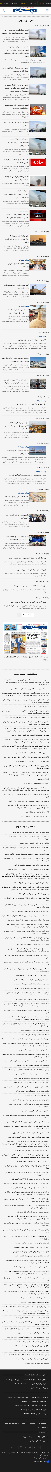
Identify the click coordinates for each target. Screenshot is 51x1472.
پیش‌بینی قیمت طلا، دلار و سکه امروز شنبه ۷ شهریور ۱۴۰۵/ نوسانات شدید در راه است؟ (26, 859)
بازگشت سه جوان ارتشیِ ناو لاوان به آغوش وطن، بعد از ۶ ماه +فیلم (26, 757)
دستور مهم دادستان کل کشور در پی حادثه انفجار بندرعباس (15, 69)
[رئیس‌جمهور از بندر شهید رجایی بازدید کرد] (37, 518)
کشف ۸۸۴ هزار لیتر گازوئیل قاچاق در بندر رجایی (28, 602)
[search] (3, 10)
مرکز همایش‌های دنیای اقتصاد (18, 1397)
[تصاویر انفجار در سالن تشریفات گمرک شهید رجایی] (37, 181)
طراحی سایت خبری (41, 1461)
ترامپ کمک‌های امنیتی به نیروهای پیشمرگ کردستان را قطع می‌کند (27, 854)
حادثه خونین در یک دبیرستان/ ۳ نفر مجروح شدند (32, 761)
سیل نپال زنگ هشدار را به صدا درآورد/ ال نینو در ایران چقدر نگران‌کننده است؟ (29, 837)
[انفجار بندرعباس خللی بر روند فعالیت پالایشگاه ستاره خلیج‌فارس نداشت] (37, 51)
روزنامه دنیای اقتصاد (12, 1380)
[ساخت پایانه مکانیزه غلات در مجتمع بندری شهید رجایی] (37, 316)
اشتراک (24, 1423)
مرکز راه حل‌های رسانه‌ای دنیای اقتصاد (33, 1410)
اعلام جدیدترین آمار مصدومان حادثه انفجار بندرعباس (17, 107)
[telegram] (30, 1447)
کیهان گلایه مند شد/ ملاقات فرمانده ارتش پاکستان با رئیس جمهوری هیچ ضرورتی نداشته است (26, 932)
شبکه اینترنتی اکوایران (39, 1384)
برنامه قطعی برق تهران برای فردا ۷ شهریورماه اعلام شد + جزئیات (27, 717)
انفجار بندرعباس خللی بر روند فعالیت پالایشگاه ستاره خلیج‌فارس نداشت (16, 53)
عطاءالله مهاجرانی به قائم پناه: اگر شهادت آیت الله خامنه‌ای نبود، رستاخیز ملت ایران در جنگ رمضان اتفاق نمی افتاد (28, 806)
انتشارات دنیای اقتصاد (39, 1397)
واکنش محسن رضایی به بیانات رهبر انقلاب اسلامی (32, 1074)
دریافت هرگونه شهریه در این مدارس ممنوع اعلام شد (31, 883)
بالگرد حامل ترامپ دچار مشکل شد (37, 812)
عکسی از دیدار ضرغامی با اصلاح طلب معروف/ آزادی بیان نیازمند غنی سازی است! (26, 956)
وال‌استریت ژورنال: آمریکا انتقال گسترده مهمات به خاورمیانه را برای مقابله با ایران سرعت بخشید (27, 939)
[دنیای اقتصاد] (24, 10)
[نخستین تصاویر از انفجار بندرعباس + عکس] (37, 126)
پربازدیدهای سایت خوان (25, 674)
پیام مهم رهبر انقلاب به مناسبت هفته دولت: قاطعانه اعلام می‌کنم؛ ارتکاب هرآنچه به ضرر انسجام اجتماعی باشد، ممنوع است (27, 740)
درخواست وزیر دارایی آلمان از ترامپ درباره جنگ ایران (31, 980)
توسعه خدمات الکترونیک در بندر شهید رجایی (17, 452)
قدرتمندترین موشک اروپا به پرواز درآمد (36, 783)
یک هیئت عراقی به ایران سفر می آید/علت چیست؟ (32, 975)
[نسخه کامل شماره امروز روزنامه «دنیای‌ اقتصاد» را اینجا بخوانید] (25, 638)
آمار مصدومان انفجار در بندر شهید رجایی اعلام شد (16, 161)
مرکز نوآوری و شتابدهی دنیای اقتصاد (33, 1401)
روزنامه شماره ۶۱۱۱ (41, 401)
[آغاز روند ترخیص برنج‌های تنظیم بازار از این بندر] (37, 289)
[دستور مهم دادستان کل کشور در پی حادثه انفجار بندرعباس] (37, 72)
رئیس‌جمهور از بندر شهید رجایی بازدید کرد (17, 516)
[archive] (12, 1447)
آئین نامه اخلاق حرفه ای (38, 1441)
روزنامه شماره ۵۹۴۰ (23, 493)
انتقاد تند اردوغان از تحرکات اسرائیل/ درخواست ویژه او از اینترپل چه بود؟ (26, 899)
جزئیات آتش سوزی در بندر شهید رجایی (31, 569)
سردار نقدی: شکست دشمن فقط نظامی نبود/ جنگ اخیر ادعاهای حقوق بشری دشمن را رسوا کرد (25, 1055)
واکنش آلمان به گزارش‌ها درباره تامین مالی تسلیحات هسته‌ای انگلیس (26, 1087)
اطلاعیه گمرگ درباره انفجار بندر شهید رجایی (17, 144)
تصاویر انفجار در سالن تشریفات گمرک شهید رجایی (17, 178)
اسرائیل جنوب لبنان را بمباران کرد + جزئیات (35, 1035)
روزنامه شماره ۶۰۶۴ (41, 472)
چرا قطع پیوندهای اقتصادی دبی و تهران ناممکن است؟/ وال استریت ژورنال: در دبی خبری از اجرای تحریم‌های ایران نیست (26, 1018)
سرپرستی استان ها (11, 1423)
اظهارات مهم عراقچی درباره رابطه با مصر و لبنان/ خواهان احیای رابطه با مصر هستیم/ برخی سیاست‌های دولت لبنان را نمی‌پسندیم (25, 888)
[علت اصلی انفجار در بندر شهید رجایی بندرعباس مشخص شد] (37, 215)
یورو (29, 3)
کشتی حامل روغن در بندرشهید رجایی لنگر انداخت (27, 475)
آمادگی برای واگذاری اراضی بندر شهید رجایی (30, 404)
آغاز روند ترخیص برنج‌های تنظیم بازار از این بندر (16, 287)
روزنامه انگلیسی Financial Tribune (34, 1414)
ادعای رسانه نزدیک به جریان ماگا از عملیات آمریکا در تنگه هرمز (28, 869)
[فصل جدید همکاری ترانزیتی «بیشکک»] (37, 264)
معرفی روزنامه (41, 1437)
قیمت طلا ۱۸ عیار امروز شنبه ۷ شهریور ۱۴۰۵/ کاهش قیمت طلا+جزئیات (25, 916)
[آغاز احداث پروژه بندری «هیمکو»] (37, 497)
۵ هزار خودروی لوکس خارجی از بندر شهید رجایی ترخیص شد (15, 360)
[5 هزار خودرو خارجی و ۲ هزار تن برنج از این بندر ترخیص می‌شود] (37, 384)
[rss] (25, 1447)
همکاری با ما (42, 1427)
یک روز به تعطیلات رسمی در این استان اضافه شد (32, 894)
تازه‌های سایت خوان (25, 826)
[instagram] (39, 1447)
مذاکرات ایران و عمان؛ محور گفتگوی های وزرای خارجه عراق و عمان (27, 1061)
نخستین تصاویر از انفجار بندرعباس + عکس (16, 124)
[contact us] (17, 1447)
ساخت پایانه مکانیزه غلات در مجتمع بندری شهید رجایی (18, 311)
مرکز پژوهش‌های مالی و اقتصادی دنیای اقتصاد (30, 1405)
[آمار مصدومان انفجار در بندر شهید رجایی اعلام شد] (37, 162)
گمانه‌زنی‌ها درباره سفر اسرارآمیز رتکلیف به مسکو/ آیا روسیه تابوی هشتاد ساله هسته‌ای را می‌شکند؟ (27, 994)
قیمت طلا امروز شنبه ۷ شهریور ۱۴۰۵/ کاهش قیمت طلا (30, 911)
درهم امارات (7, 3)
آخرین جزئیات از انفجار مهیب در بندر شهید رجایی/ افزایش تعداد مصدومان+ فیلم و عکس (17, 88)
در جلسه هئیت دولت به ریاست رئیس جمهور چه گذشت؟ (17, 538)
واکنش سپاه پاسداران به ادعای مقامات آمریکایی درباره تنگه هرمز (28, 1069)
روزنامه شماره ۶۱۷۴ (23, 260)
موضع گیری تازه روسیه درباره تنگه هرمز (36, 706)
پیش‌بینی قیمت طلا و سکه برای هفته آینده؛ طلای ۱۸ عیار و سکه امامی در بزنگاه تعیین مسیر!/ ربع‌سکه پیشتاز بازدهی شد (25, 747)
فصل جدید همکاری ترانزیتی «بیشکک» (18, 265)
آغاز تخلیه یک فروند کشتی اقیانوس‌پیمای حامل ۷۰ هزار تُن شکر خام (17, 426)
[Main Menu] (47, 10)
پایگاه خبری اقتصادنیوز (38, 1388)
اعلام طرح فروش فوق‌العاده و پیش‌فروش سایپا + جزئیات (30, 735)
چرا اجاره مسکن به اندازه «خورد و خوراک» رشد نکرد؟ (31, 999)
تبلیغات (32, 1423)
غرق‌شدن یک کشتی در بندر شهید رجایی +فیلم (29, 586)
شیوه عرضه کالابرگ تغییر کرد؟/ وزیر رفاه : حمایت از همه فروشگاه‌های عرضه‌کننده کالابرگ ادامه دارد (26, 701)
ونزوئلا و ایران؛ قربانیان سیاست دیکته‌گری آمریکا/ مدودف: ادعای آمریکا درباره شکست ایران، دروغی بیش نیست (26, 1044)
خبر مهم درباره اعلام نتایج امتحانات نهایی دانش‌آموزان (31, 865)
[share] (21, 1447)
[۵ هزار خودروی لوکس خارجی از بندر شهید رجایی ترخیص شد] (37, 362)
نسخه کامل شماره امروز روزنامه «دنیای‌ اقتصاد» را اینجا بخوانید (26, 658)
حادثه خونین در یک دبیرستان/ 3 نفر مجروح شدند (32, 1318)
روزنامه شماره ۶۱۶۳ (23, 306)
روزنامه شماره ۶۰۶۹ (23, 447)
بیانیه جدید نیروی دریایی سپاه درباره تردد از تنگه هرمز (31, 832)
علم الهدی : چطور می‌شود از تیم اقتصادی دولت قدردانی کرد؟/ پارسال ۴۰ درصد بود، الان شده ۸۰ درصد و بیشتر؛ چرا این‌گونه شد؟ (26, 773)
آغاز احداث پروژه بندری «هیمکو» (17, 496)
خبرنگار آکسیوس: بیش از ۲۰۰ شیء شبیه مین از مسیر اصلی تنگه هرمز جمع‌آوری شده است (26, 970)
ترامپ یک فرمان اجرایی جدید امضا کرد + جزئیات (32, 1065)
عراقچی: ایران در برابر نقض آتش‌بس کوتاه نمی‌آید (32, 1091)
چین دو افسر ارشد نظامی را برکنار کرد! (36, 1095)
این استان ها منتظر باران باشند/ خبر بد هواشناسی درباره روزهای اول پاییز (26, 795)
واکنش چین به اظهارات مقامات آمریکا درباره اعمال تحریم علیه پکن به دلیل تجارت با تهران (26, 767)
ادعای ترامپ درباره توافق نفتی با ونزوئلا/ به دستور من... (30, 984)
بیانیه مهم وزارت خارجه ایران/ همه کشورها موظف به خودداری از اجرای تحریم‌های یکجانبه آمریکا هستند (25, 712)
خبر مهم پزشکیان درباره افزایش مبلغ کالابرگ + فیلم (32, 988)
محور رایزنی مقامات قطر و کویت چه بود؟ (35, 1030)
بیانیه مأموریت (27, 1437)
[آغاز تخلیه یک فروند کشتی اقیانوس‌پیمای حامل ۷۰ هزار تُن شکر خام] (37, 427)
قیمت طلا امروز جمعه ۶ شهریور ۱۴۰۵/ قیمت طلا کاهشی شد (29, 689)
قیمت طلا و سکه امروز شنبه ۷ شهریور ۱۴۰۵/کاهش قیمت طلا (28, 920)
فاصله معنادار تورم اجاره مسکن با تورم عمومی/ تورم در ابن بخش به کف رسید (26, 848)
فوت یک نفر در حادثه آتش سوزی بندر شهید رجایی (27, 558)
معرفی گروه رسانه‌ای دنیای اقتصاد (35, 1380)
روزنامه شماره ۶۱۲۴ (41, 336)
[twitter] (34, 1447)
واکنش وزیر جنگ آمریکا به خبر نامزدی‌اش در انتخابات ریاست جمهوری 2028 (26, 1231)
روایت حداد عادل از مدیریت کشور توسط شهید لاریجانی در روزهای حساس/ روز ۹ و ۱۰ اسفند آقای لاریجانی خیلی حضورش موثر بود (27, 729)
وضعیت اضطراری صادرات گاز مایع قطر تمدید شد (33, 944)
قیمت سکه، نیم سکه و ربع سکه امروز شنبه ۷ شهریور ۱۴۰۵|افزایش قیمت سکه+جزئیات (27, 906)
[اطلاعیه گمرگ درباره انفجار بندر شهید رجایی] (37, 146)
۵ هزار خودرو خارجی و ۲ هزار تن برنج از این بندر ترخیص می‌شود (16, 381)
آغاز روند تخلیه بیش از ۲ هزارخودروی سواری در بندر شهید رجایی (17, 239)
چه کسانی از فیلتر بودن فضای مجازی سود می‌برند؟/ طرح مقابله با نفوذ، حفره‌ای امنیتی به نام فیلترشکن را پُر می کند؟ (27, 925)
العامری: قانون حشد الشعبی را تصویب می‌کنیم (33, 816)
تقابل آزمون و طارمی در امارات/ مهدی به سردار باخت (31, 1078)
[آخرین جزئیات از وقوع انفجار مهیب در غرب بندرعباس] (37, 198)
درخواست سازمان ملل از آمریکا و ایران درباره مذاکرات (31, 1082)
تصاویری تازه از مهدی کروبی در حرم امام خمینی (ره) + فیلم (29, 801)
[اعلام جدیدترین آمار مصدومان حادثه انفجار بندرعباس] (37, 109)
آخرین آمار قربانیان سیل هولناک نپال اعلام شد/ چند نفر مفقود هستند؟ (25, 1039)
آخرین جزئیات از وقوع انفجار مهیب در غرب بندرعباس (16, 196)
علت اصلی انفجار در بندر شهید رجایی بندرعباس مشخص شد (17, 216)
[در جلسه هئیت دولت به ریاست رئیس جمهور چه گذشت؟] (37, 540)
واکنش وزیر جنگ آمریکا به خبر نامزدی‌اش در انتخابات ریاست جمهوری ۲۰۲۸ (26, 963)
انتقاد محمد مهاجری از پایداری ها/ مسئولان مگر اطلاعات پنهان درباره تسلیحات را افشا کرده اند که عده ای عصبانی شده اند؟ (26, 1005)
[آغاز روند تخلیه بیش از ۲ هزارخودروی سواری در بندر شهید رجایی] (37, 240)
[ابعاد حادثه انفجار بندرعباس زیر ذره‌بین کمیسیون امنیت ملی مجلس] (37, 34)
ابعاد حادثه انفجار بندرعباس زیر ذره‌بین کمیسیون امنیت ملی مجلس (15, 32)
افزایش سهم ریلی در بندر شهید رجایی (32, 340)
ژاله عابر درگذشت (43, 779)
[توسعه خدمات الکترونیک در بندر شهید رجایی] (37, 450)
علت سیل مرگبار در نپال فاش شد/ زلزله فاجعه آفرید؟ (32, 753)
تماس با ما (42, 1423)
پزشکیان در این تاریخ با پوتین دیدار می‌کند (34, 843)
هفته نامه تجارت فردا (21, 1384)
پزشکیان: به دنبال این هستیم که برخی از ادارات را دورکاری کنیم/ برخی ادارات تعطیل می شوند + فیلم (26, 723)
